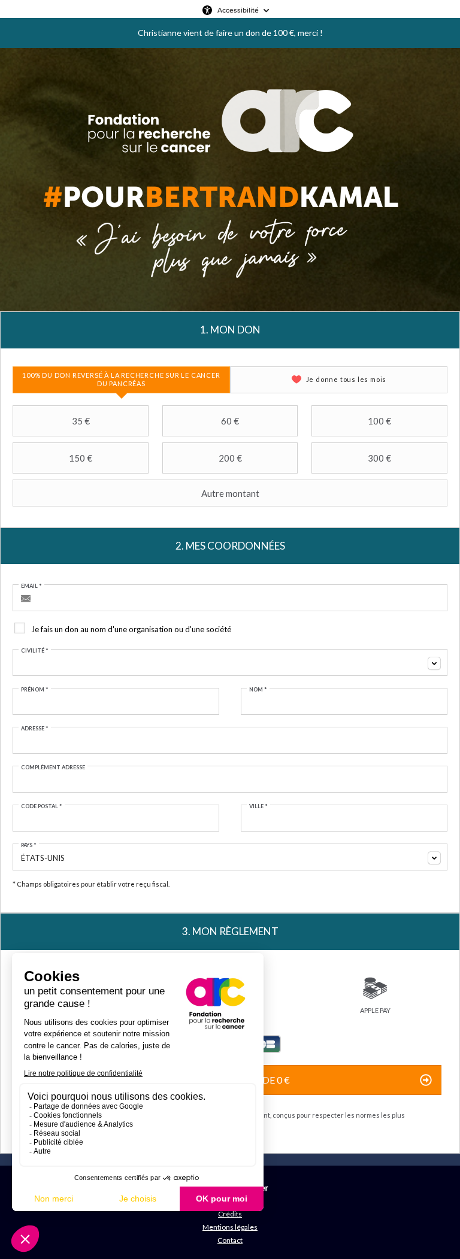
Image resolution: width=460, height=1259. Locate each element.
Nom (258, 689)
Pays (29, 845)
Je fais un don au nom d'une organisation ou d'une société (131, 629)
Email (31, 586)
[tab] (121, 379)
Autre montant (230, 493)
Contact (230, 1240)
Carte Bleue (266, 1044)
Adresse (35, 728)
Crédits (230, 1213)
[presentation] (121, 380)
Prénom (35, 689)
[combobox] (230, 662)
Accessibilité (238, 10)
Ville (258, 806)
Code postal (41, 806)
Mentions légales (230, 1226)
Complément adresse (53, 767)
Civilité (35, 650)
